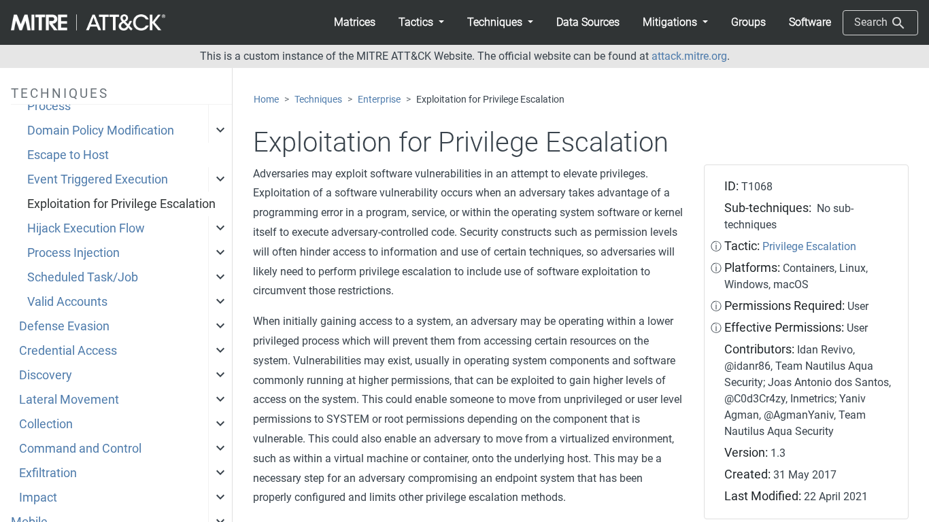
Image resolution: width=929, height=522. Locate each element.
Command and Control (80, 448)
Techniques (318, 99)
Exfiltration (48, 473)
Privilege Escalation (809, 246)
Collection (46, 424)
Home (266, 99)
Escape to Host (68, 155)
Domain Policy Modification (100, 130)
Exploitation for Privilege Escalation (121, 204)
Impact (38, 497)
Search (872, 22)
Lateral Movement (69, 399)
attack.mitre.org (689, 56)
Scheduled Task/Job (82, 277)
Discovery (45, 375)
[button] (421, 22)
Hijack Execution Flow (86, 228)
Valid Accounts (67, 302)
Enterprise (379, 99)
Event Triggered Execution (97, 179)
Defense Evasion (64, 326)
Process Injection (73, 253)
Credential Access (68, 351)
